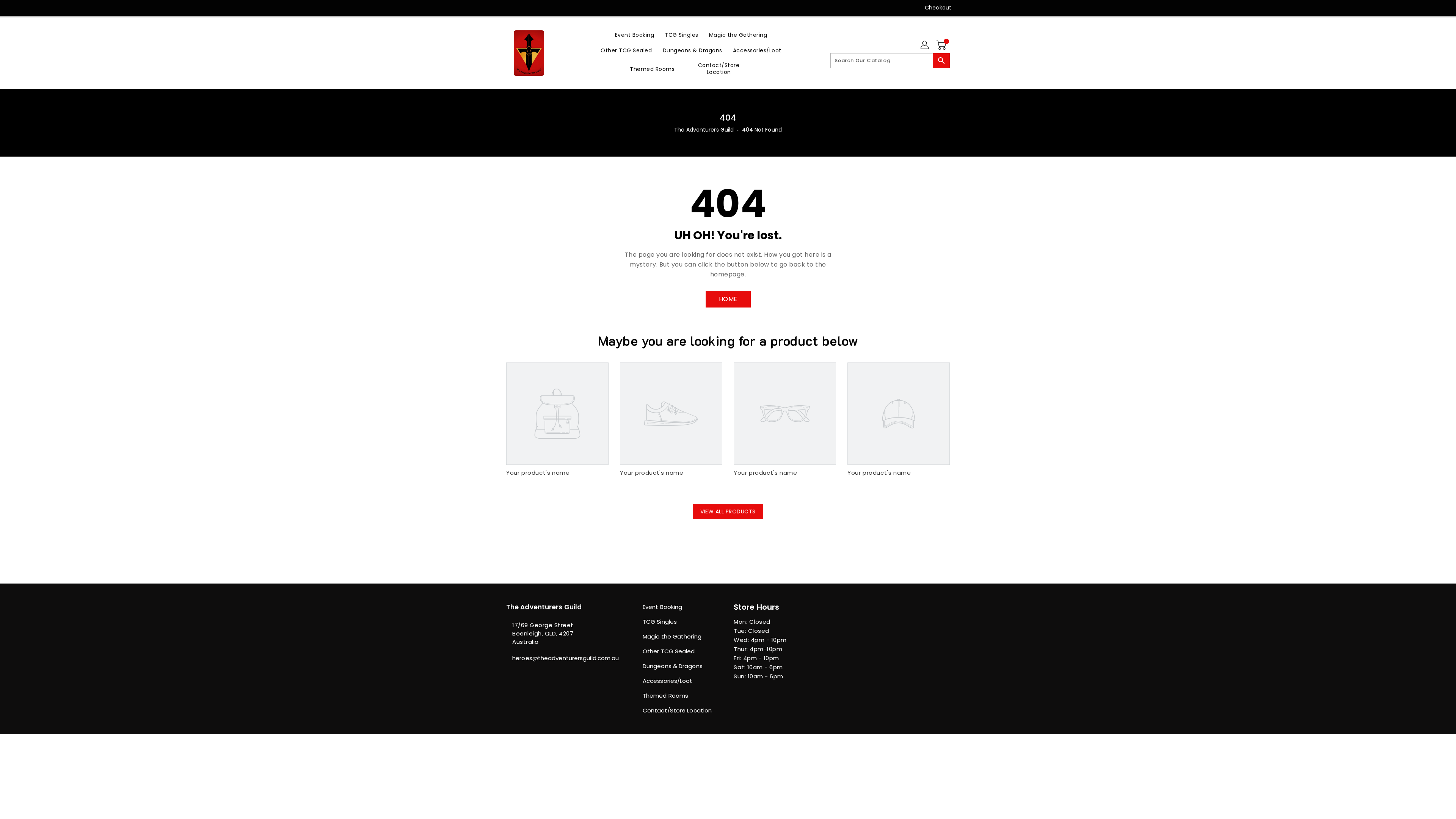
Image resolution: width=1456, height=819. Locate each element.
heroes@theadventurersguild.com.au (559, 658)
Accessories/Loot (668, 681)
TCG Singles (660, 622)
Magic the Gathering (672, 636)
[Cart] (942, 45)
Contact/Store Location (677, 710)
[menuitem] (634, 34)
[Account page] (925, 45)
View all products (728, 511)
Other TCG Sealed (669, 651)
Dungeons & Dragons (673, 666)
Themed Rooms (665, 696)
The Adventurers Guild (704, 129)
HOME (728, 299)
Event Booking (662, 607)
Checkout (938, 7)
